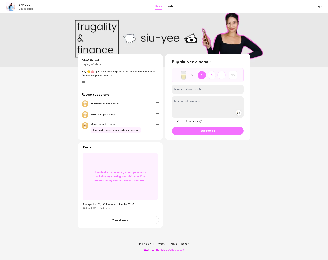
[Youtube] (83, 82)
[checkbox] (185, 121)
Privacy (160, 243)
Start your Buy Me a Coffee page (162, 249)
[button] (158, 6)
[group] (120, 182)
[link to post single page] (120, 182)
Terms (173, 243)
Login (318, 6)
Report (185, 243)
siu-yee (24, 4)
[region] (207, 97)
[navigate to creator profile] (10, 6)
